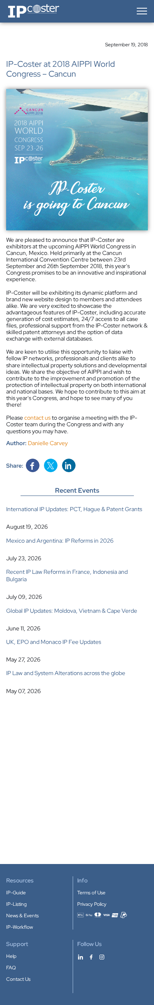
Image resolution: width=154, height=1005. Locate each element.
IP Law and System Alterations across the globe (65, 673)
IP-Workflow (19, 927)
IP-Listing (16, 904)
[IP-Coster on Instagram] (102, 957)
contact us (37, 417)
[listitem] (77, 517)
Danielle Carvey (48, 443)
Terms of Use (91, 892)
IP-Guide (16, 892)
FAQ (11, 967)
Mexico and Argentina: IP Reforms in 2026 (59, 540)
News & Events (22, 915)
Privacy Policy (91, 904)
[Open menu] (141, 11)
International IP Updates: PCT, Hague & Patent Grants (74, 509)
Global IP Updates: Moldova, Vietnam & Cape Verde (71, 610)
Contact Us (18, 979)
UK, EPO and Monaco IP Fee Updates (53, 642)
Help (11, 956)
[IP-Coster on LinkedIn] (80, 957)
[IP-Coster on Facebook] (91, 957)
